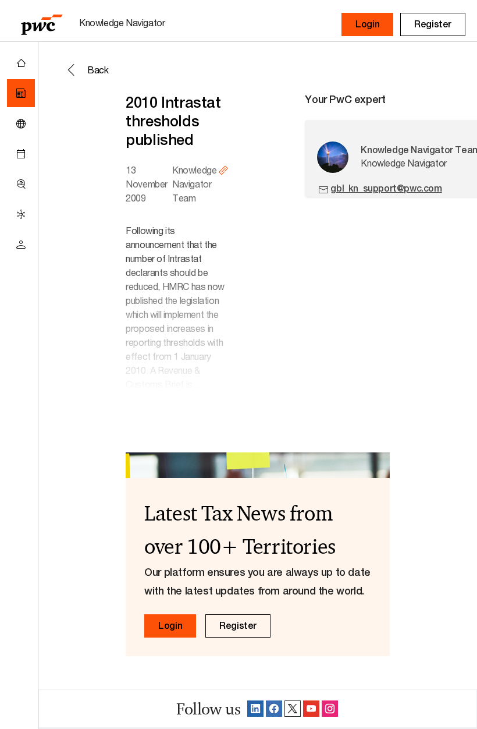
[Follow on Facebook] (274, 708)
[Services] (21, 214)
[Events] (21, 154)
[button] (367, 24)
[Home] (21, 63)
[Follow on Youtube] (311, 708)
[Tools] (21, 184)
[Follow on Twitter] (292, 708)
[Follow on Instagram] (330, 708)
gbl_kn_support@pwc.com (386, 188)
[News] (21, 93)
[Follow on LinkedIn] (255, 708)
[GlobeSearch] (21, 123)
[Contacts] (21, 245)
